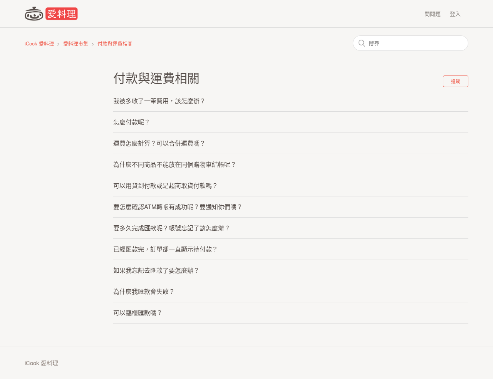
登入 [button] (455, 13)
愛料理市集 (75, 43)
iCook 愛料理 (39, 43)
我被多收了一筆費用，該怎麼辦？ (159, 100)
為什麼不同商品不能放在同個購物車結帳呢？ (174, 164)
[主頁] (51, 18)
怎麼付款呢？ (131, 121)
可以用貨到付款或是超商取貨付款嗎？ (165, 185)
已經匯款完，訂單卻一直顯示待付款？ (165, 249)
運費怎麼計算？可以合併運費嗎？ (159, 143)
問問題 (432, 13)
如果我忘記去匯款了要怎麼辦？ (156, 270)
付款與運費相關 (114, 43)
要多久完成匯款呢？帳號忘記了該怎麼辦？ (171, 227)
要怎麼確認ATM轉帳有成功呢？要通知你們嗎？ (178, 206)
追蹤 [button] (455, 81)
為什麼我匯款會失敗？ (144, 291)
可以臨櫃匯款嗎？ (138, 312)
